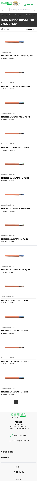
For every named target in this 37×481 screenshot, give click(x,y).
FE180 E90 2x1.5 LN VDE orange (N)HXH (17, 56)
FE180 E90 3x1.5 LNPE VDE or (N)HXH (15, 86)
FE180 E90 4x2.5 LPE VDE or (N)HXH (15, 239)
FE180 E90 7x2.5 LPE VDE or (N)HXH (15, 300)
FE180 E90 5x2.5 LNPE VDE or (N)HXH (15, 270)
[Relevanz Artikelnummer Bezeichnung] (28, 29)
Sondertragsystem (18, 15)
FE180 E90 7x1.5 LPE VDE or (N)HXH (15, 147)
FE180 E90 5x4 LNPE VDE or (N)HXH (15, 361)
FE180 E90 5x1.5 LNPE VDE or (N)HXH (15, 117)
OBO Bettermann (31, 15)
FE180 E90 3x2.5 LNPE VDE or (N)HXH (15, 208)
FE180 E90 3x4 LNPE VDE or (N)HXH (15, 331)
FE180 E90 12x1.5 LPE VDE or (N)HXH (15, 178)
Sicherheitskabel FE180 (7, 52)
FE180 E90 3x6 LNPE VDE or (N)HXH (15, 392)
